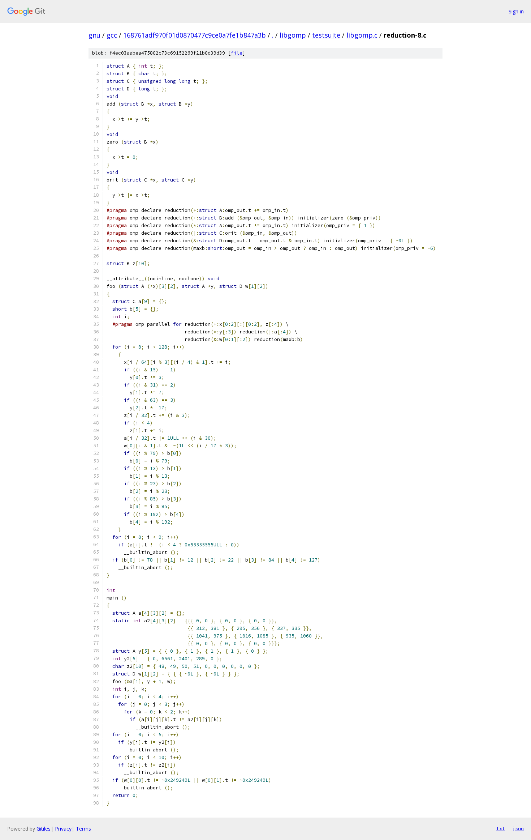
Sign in (516, 11)
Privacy (63, 828)
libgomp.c (361, 35)
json (518, 828)
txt (500, 828)
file (236, 53)
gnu (94, 35)
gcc (112, 35)
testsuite (326, 35)
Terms (83, 828)
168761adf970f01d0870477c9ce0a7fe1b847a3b (194, 35)
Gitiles (43, 828)
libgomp (293, 35)
